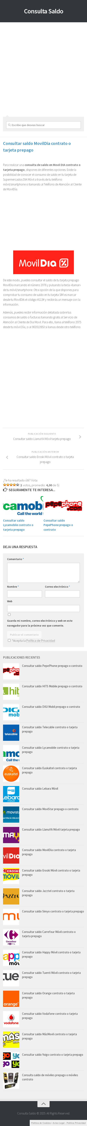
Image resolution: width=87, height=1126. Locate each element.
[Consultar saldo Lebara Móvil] (11, 794)
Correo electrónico (57, 586)
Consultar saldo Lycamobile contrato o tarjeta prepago (18, 525)
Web (9, 601)
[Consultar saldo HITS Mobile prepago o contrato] (11, 692)
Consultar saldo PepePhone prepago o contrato (58, 525)
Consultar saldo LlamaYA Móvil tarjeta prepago (51, 829)
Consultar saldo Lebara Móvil (40, 788)
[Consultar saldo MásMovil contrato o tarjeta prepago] (11, 1040)
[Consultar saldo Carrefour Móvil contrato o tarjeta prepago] (11, 937)
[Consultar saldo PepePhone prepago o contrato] (64, 505)
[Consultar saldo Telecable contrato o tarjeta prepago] (11, 733)
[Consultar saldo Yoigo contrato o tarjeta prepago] (11, 1060)
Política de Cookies (41, 1122)
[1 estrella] (4, 484)
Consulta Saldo (43, 11)
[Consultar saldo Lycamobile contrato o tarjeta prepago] (23, 505)
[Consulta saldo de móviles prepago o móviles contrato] (11, 1081)
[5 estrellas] (17, 484)
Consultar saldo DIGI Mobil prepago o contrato (51, 707)
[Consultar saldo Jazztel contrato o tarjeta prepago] (11, 896)
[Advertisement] (43, 68)
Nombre (13, 586)
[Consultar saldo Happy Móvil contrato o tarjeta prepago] (11, 958)
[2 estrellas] (8, 484)
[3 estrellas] (11, 484)
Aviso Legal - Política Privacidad (69, 1122)
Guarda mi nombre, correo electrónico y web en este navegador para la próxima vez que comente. (39, 623)
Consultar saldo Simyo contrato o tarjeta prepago (53, 911)
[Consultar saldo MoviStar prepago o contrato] (11, 814)
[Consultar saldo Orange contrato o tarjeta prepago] (11, 999)
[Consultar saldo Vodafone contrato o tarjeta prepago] (11, 1019)
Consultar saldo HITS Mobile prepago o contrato (52, 686)
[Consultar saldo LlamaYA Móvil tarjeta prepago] (11, 835)
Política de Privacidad (40, 640)
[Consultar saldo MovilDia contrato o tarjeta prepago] (11, 855)
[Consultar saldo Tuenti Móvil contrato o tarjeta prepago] (11, 978)
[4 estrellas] (14, 484)
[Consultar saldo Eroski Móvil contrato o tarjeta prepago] (11, 876)
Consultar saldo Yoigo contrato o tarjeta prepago (52, 1054)
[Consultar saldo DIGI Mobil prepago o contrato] (11, 712)
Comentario (15, 559)
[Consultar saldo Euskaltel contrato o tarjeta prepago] (11, 774)
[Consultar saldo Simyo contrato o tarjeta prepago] (11, 917)
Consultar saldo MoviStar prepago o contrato (50, 809)
